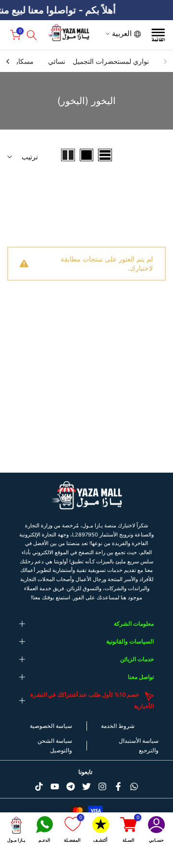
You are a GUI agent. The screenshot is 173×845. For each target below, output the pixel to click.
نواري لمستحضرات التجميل (111, 61)
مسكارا (23, 61)
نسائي (56, 61)
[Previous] (165, 61)
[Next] (8, 61)
